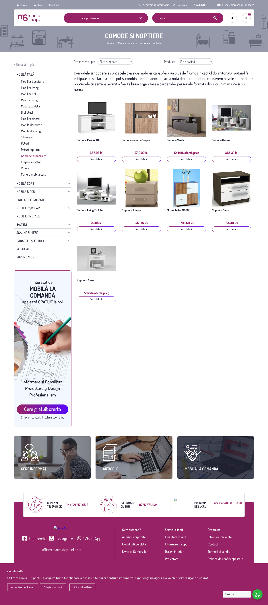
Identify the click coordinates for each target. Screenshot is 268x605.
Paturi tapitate (30, 150)
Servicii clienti (174, 530)
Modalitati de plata (134, 544)
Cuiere (25, 168)
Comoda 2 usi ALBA (88, 140)
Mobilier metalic (28, 216)
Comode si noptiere (33, 156)
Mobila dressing (31, 131)
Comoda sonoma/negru (136, 140)
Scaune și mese (27, 233)
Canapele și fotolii (30, 241)
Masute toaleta (30, 106)
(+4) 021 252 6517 (76, 505)
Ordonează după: (84, 61)
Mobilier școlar (28, 208)
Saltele (21, 224)
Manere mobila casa (33, 174)
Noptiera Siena (221, 210)
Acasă (110, 43)
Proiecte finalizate (30, 200)
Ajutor (38, 5)
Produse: (169, 61)
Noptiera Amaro (131, 210)
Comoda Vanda (176, 140)
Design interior (174, 551)
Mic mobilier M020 (178, 210)
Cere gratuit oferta (42, 409)
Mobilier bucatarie (32, 81)
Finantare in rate (175, 537)
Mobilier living (30, 88)
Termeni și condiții (219, 551)
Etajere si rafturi (31, 162)
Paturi (25, 143)
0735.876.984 (199, 5)
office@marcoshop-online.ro (61, 549)
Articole (22, 5)
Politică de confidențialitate (225, 559)
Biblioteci (27, 112)
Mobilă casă (125, 43)
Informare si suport (177, 544)
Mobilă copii (25, 183)
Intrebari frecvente (220, 537)
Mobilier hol (28, 94)
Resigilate (23, 249)
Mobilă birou (25, 192)
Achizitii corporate (134, 537)
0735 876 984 (148, 505)
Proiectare (171, 559)
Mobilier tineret (30, 119)
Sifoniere (26, 137)
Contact (54, 5)
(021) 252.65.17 (179, 5)
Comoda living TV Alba (90, 210)
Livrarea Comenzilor (135, 551)
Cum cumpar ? (131, 530)
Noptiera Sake (85, 280)
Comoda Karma (221, 140)
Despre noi (214, 530)
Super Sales (25, 257)
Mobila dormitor (31, 125)
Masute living (29, 100)
